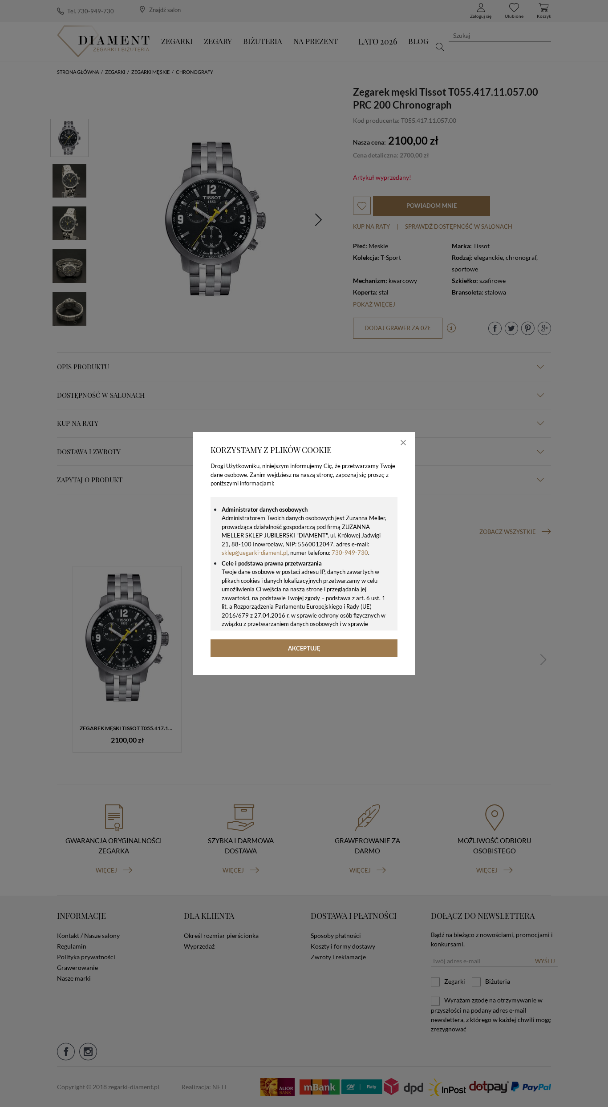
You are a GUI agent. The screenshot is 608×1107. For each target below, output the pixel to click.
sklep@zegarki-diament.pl (255, 552)
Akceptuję (304, 648)
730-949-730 (350, 552)
